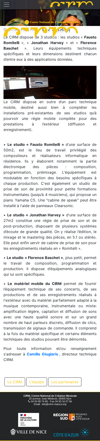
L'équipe (36, 382)
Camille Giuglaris (42, 354)
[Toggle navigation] (6, 4)
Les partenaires (64, 382)
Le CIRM (14, 382)
